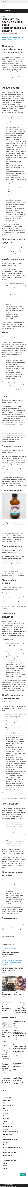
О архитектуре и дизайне (10, 1131)
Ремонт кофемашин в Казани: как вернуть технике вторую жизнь (12, 993)
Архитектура (7, 1097)
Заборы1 (5, 1110)
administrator (13, 33)
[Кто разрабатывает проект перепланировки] (14, 950)
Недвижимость (7, 1126)
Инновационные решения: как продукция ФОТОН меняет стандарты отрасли (18, 1066)
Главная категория (8, 1105)
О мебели (6, 1142)
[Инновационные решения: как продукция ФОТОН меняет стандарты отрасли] (7, 1073)
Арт (4, 1095)
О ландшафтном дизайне (10, 1139)
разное (5, 1158)
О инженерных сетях (9, 1134)
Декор (4, 1108)
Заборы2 (5, 1113)
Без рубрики (6, 1100)
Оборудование (7, 1155)
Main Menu (7, 10)
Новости (5, 1129)
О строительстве (8, 1150)
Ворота (5, 1103)
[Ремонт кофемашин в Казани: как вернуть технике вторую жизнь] (14, 991)
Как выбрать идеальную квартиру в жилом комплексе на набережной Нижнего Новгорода (13, 968)
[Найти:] (14, 1174)
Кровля (5, 1121)
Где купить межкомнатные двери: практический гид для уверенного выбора (19, 1034)
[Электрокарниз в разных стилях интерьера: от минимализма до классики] (7, 1085)
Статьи (4, 16)
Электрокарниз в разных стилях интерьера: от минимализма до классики (18, 1080)
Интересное (6, 1116)
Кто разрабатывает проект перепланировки (10, 953)
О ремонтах (6, 1144)
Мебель (5, 1123)
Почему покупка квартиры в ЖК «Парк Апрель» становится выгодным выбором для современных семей (19, 1049)
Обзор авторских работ (10, 1152)
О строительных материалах (12, 1147)
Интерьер (6, 1118)
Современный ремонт (10, 1160)
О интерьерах (7, 1137)
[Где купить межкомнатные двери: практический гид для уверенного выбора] (7, 1041)
